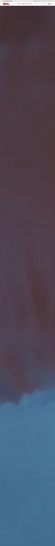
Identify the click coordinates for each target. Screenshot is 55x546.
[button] (50, 1)
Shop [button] (31, 3)
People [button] (23, 3)
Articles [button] (27, 3)
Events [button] (19, 3)
